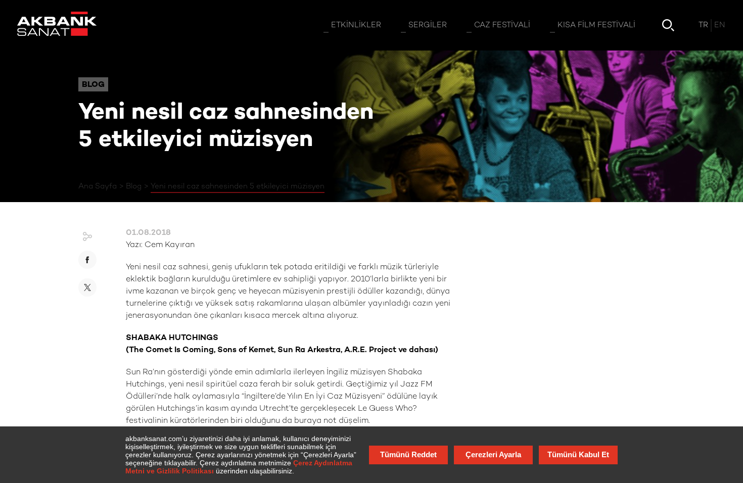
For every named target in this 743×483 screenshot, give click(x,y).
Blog (134, 186)
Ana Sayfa (97, 186)
